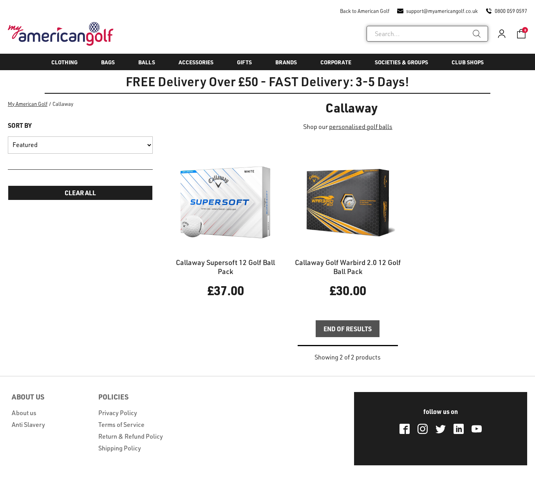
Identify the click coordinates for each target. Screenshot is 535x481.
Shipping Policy (119, 448)
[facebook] (404, 429)
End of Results (348, 329)
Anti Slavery (28, 424)
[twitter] (441, 429)
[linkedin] (459, 429)
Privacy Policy (117, 413)
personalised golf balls (360, 127)
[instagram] (423, 429)
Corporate (335, 61)
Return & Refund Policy (130, 436)
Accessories (196, 61)
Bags (108, 61)
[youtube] (477, 429)
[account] (502, 34)
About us (24, 413)
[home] (61, 34)
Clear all (80, 193)
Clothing (64, 61)
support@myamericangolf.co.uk (442, 11)
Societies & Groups (401, 61)
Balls (146, 61)
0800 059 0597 (511, 11)
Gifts (244, 61)
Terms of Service (121, 424)
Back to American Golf (364, 11)
